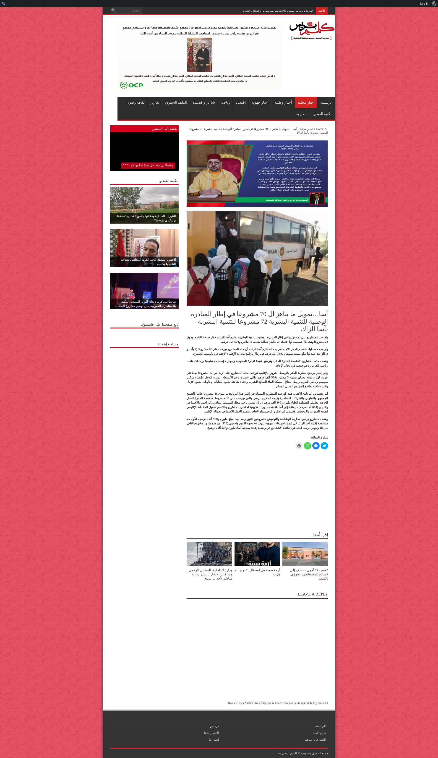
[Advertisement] (144, 378)
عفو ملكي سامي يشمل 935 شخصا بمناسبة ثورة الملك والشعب (277, 10)
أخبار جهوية (260, 102)
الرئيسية (326, 102)
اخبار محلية (305, 102)
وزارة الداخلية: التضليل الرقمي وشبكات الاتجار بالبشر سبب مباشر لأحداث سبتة (210, 574)
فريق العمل (318, 732)
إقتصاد (241, 102)
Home (319, 129)
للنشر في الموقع (315, 739)
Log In (424, 3)
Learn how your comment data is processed (301, 703)
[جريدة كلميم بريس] (311, 38)
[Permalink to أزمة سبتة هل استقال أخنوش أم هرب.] (257, 565)
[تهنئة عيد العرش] (257, 205)
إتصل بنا (302, 114)
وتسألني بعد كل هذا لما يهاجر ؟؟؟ (148, 165)
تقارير (155, 102)
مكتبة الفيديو (322, 114)
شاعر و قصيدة (204, 102)
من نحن (214, 726)
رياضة (225, 102)
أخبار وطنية (283, 102)
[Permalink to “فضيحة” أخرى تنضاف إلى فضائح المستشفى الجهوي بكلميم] (305, 565)
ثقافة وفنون (136, 102)
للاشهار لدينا (211, 732)
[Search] (113, 10)
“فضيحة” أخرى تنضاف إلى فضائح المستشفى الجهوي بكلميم (309, 574)
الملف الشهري (176, 102)
